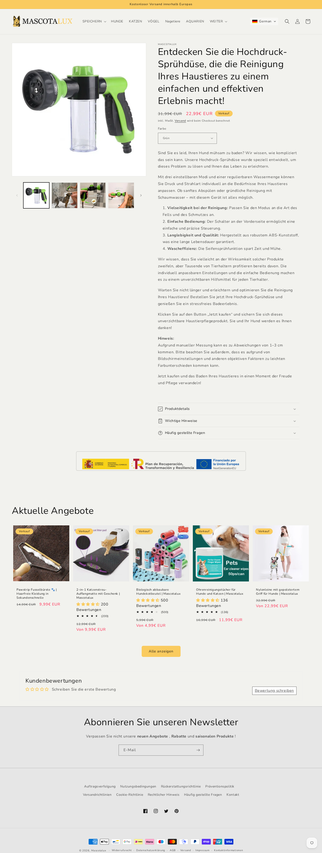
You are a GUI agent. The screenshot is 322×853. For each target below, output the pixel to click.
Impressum (202, 850)
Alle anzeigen (161, 651)
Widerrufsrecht (122, 850)
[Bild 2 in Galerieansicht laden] (65, 195)
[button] (94, 21)
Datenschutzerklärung (150, 850)
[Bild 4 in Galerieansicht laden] (121, 195)
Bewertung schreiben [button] (274, 690)
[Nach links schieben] (17, 195)
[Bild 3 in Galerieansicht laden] (93, 195)
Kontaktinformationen (228, 850)
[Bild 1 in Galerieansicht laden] (36, 195)
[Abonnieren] (198, 750)
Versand (180, 121)
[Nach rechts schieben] (141, 195)
